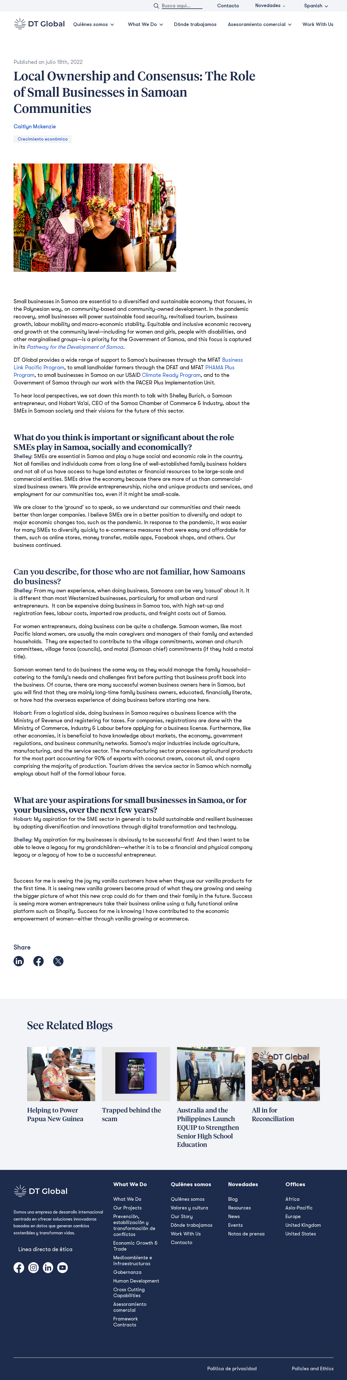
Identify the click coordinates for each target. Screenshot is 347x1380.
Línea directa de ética (45, 1249)
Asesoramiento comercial (129, 1307)
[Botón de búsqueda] (156, 6)
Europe (293, 1216)
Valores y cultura (189, 1208)
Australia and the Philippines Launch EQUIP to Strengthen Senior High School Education (208, 1128)
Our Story (182, 1216)
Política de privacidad (232, 1368)
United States (300, 1234)
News (234, 1216)
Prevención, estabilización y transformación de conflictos (134, 1225)
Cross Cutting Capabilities (129, 1292)
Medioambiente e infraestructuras (132, 1260)
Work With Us (318, 24)
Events (235, 1225)
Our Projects (127, 1208)
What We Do (127, 1199)
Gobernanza (127, 1272)
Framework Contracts (125, 1321)
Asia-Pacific (299, 1208)
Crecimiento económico (43, 139)
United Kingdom (303, 1225)
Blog (233, 1199)
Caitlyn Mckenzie (35, 126)
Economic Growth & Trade (135, 1246)
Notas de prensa (246, 1234)
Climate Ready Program (171, 375)
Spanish (313, 5)
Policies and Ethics (312, 1368)
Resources (239, 1208)
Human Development (136, 1281)
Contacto (228, 5)
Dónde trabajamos (195, 24)
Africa (292, 1199)
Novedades (268, 5)
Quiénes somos (187, 1199)
